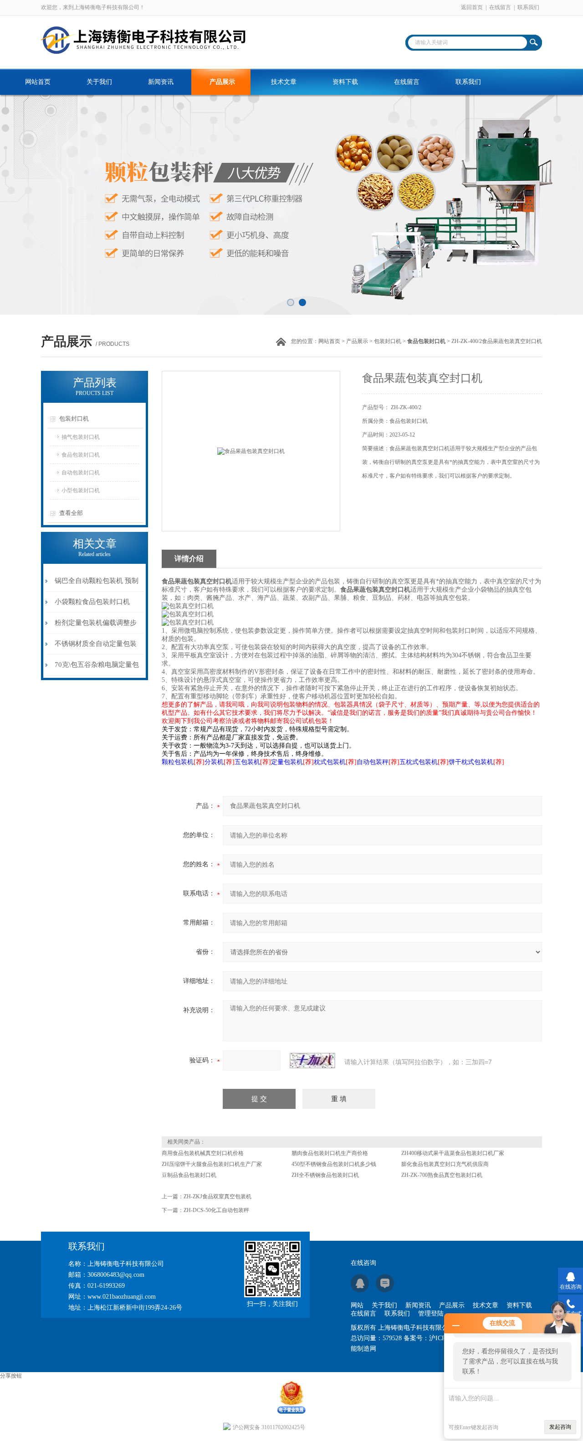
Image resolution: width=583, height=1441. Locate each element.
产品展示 (222, 81)
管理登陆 (431, 1313)
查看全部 (71, 513)
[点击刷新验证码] (312, 1060)
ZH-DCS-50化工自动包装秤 (216, 1210)
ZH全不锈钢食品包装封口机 (325, 1175)
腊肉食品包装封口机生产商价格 (330, 1153)
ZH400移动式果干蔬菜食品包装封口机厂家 (452, 1153)
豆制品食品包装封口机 (189, 1175)
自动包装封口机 (80, 472)
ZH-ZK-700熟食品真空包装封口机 (441, 1175)
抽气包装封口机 (80, 437)
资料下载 (345, 81)
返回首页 (472, 7)
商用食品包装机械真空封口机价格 (203, 1153)
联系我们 (528, 7)
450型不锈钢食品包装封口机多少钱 (334, 1164)
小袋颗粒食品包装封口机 (92, 601)
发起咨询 (560, 1427)
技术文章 (284, 81)
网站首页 (38, 81)
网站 (357, 1305)
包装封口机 (387, 341)
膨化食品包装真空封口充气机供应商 (445, 1164)
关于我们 (99, 81)
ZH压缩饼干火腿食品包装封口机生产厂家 (212, 1164)
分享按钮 (11, 1376)
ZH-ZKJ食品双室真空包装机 (217, 1196)
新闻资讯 (161, 81)
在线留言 (500, 7)
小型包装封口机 (80, 490)
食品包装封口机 (80, 455)
